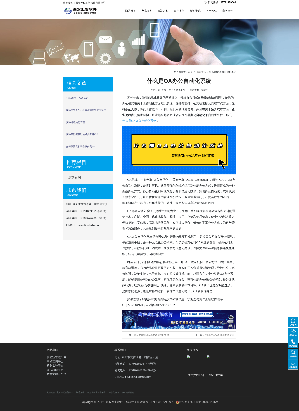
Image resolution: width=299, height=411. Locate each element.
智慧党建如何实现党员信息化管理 (151, 334)
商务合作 (227, 10)
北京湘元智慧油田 (65, 392)
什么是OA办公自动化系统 (139, 120)
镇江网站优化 (128, 392)
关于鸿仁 (211, 10)
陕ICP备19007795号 (158, 402)
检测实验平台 (55, 365)
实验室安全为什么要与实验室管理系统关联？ (88, 110)
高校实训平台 (55, 361)
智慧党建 (80, 392)
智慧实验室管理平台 (96, 392)
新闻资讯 (195, 10)
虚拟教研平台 (55, 370)
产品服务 (146, 10)
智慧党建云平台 (56, 374)
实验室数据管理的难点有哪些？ (82, 134)
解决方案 (163, 10)
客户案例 (179, 10)
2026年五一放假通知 (77, 98)
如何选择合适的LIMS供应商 (219, 334)
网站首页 (130, 10)
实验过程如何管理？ (76, 122)
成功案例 (74, 177)
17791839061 (228, 2)
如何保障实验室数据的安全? (80, 146)
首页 (190, 71)
